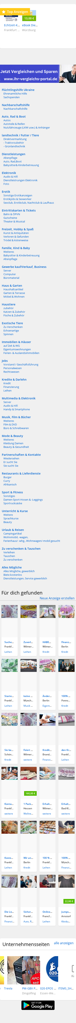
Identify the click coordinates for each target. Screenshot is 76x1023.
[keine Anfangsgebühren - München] (28, 671)
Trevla (8, 988)
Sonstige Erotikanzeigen (17, 195)
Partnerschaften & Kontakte (21, 455)
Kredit (7, 383)
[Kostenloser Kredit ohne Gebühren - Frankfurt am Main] (9, 833)
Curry (6, 481)
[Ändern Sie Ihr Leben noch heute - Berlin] (48, 671)
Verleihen (9, 552)
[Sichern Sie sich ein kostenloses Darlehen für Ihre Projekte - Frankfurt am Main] (28, 886)
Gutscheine (10, 218)
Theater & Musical (14, 221)
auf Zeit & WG (11, 345)
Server (7, 270)
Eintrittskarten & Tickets (19, 210)
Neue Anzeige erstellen (57, 598)
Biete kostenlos (12, 575)
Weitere (8, 515)
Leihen (7, 390)
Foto (6, 184)
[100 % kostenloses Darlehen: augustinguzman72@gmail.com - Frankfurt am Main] (48, 833)
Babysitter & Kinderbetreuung (21, 255)
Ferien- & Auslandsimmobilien (21, 353)
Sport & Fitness (12, 492)
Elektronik (9, 173)
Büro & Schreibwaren (16, 428)
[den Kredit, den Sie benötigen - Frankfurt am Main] (66, 725)
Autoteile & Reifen (14, 124)
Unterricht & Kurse (15, 511)
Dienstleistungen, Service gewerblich (25, 578)
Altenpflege (10, 158)
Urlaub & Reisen (13, 530)
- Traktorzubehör (13, 142)
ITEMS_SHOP (66, 988)
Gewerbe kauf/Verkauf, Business (24, 267)
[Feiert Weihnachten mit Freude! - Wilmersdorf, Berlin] (28, 725)
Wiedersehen (11, 458)
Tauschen (9, 556)
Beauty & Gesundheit (16, 447)
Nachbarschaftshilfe (16, 105)
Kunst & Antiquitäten (16, 233)
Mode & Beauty (12, 436)
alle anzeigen (64, 943)
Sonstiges (9, 496)
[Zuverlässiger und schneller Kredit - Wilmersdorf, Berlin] (28, 617)
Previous (6, 973)
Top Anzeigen (17, 11)
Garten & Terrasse (14, 293)
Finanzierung (11, 387)
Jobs (5, 361)
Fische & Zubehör (13, 315)
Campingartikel (12, 533)
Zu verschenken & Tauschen (21, 548)
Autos (7, 120)
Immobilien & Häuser (16, 342)
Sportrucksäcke (12, 503)
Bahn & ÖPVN (11, 214)
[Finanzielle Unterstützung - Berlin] (66, 617)
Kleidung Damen (13, 443)
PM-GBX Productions (36, 988)
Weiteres (8, 252)
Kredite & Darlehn (14, 379)
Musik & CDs (31, 705)
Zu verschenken (12, 559)
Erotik (6, 192)
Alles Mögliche (12, 567)
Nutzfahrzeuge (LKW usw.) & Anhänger (26, 127)
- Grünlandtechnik (14, 146)
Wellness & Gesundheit (37, 813)
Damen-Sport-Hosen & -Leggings (23, 499)
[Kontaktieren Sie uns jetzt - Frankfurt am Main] (9, 779)
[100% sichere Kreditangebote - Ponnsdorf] (66, 671)
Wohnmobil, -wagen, (15, 537)
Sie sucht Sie (10, 465)
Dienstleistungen (13, 154)
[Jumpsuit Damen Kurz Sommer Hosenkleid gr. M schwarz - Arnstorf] (66, 886)
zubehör (8, 308)
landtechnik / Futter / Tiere (20, 135)
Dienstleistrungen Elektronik (20, 180)
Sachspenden (11, 97)
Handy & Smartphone (16, 409)
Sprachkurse (10, 518)
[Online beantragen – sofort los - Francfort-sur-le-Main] (48, 886)
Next (68, 973)
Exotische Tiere (12, 323)
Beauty (7, 522)
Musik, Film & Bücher (16, 417)
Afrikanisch (10, 484)
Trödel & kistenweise (15, 240)
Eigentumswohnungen (17, 349)
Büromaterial (11, 278)
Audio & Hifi (10, 176)
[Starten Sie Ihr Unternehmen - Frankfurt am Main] (9, 671)
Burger (7, 477)
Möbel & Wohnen (14, 296)
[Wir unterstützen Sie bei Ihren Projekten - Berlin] (28, 833)
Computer (9, 274)
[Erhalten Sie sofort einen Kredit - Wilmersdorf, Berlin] (48, 779)
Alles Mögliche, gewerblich (19, 571)
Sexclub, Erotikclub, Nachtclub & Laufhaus (28, 202)
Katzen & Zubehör (14, 312)
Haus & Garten (12, 285)
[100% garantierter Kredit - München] (66, 833)
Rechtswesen (11, 372)
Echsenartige (11, 330)
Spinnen (8, 334)
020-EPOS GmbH (51, 988)
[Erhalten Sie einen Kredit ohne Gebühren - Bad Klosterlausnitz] (66, 779)
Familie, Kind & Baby (16, 248)
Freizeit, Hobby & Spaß (17, 229)
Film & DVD (10, 424)
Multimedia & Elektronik (18, 398)
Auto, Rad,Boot (12, 161)
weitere (28, 759)
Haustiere (8, 304)
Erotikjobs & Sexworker (17, 199)
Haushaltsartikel (13, 289)
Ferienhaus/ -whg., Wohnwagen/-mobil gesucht (31, 541)
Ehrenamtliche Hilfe (15, 93)
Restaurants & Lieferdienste (21, 473)
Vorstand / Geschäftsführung (20, 364)
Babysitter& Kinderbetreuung (21, 165)
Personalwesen (12, 368)
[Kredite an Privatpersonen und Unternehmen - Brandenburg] (48, 725)
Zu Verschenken (13, 327)
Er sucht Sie (10, 462)
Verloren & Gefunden (16, 236)
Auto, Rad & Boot (14, 116)
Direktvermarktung (15, 139)
